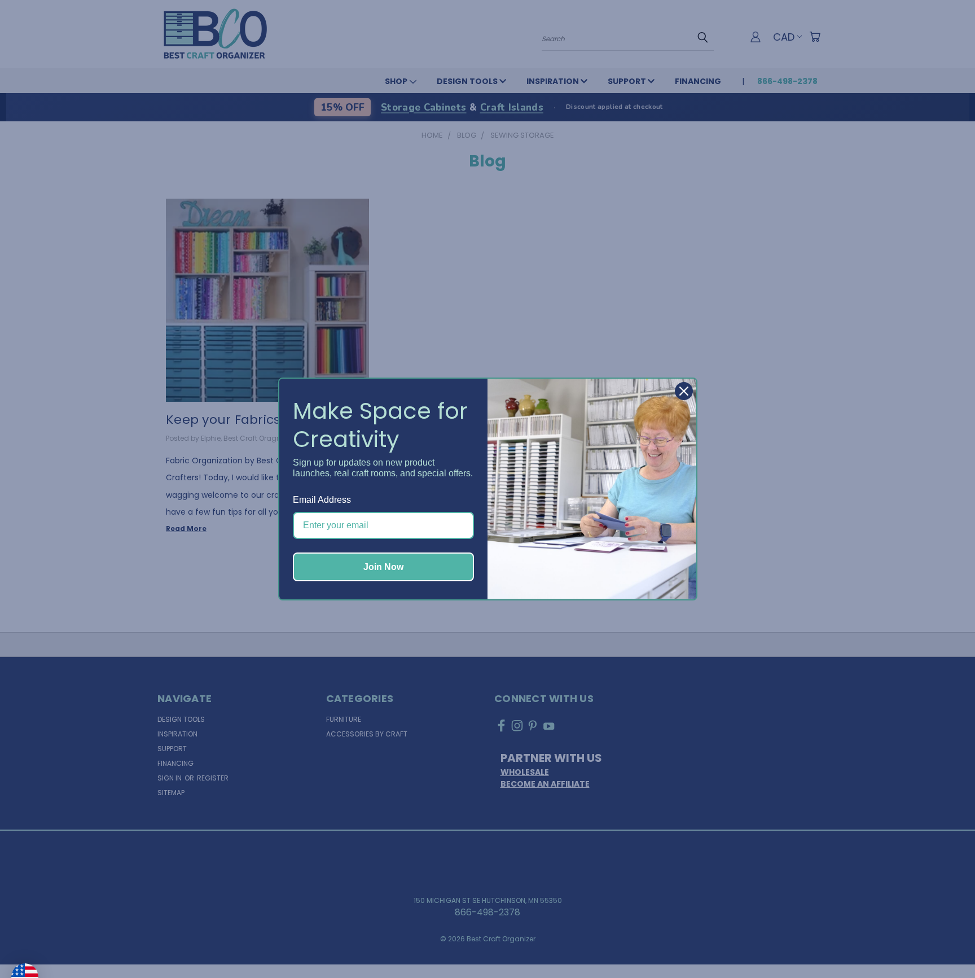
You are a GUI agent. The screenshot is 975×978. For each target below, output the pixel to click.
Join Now (383, 567)
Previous (943, 942)
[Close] (683, 391)
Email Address (322, 500)
